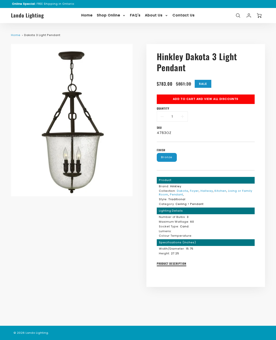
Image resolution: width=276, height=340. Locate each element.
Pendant (176, 194)
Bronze (166, 157)
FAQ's (135, 15)
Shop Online (108, 15)
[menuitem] (87, 15)
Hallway (207, 191)
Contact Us (183, 15)
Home (87, 15)
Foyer (194, 191)
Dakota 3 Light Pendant (42, 35)
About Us (154, 15)
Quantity (163, 108)
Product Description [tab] (171, 264)
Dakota (182, 191)
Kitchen (220, 191)
